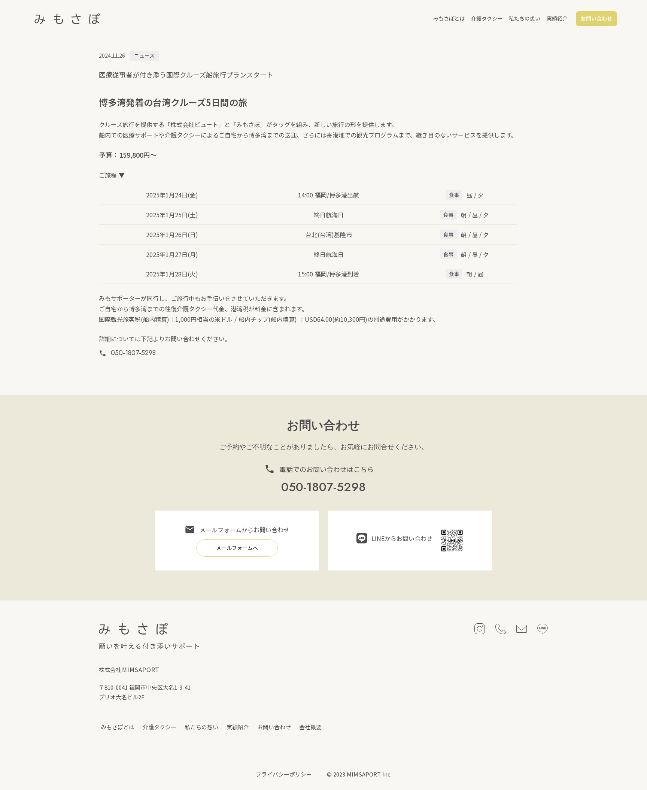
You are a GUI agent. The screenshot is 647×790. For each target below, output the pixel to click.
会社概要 (310, 727)
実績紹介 (557, 18)
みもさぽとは (449, 18)
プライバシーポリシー (284, 774)
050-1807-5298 (133, 353)
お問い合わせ (274, 727)
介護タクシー (486, 18)
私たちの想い (524, 18)
